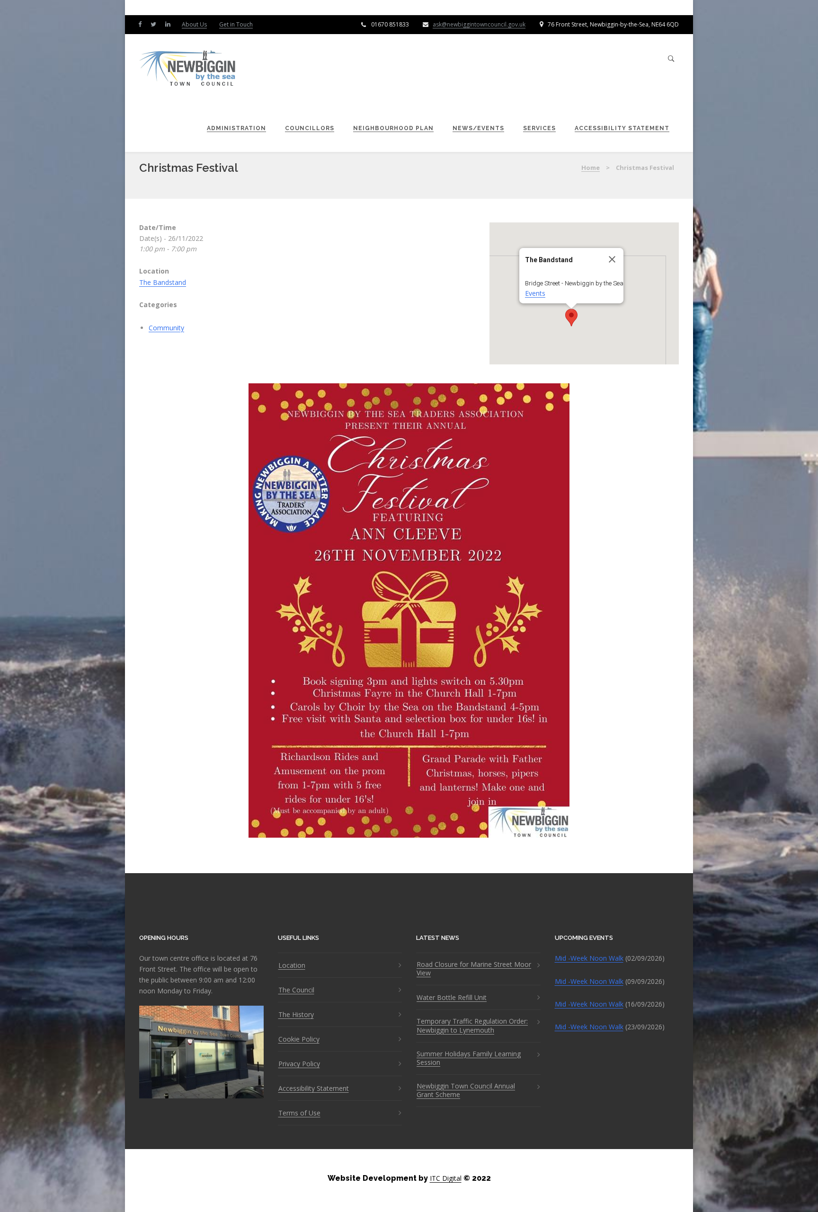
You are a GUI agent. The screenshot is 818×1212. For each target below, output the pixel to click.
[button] (571, 318)
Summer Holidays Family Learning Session (469, 1058)
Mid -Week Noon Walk (589, 958)
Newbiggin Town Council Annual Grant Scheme (466, 1090)
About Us (194, 24)
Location (291, 965)
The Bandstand (162, 282)
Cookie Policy (299, 1039)
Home (590, 167)
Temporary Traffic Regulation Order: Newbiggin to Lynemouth (472, 1025)
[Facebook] (142, 24)
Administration (236, 128)
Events (535, 293)
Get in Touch (236, 24)
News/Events (478, 128)
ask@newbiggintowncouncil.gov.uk (479, 24)
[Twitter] (155, 24)
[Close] (612, 259)
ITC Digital (446, 1178)
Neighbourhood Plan (393, 128)
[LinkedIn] (170, 24)
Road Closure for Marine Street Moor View (474, 968)
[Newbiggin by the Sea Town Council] (188, 69)
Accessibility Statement (622, 128)
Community (166, 327)
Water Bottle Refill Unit (452, 997)
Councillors (309, 128)
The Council (296, 990)
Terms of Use (299, 1113)
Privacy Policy (299, 1064)
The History (296, 1014)
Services (539, 128)
